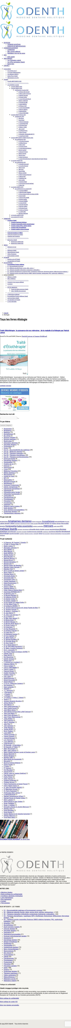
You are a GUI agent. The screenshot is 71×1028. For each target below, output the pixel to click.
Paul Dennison (8, 775)
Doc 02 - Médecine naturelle (13, 452)
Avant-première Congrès (13, 255)
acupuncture (4, 521)
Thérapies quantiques (11, 973)
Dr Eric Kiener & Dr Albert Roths (14, 602)
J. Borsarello (8, 692)
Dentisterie (7, 932)
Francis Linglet (8, 669)
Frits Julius (7, 676)
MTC (5, 478)
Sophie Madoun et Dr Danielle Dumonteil (17, 814)
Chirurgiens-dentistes (11, 443)
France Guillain (8, 666)
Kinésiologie (8, 467)
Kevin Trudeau (8, 731)
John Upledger (8, 726)
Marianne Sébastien (23, 213)
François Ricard (9, 671)
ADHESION (7, 43)
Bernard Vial (7, 564)
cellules (12, 523)
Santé (5, 968)
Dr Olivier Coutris (9, 625)
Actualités (7, 923)
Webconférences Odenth (13, 252)
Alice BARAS (8, 549)
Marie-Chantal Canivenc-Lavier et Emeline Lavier (19, 752)
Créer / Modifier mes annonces (18, 291)
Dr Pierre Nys (8, 632)
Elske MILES (8, 655)
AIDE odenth (11, 57)
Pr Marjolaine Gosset (10, 789)
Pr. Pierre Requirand (10, 791)
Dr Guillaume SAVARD (11, 606)
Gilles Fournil (21, 167)
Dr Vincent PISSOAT (23, 204)
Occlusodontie (8, 955)
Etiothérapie (7, 943)
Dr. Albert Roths (9, 638)
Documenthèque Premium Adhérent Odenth (17, 296)
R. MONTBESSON (9, 794)
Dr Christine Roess (22, 208)
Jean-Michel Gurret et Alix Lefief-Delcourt (17, 712)
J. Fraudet (7, 694)
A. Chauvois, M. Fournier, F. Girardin (15, 542)
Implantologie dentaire (11, 947)
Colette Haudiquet (9, 581)
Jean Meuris (8, 705)
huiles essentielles (25, 526)
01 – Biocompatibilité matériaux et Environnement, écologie (23, 910)
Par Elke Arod (8, 770)
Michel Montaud (9, 756)
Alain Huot (20, 169)
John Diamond (8, 720)
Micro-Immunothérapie (11, 949)
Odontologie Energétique (12, 489)
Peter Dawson (8, 779)
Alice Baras (21, 118)
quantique (22, 533)
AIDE (5, 55)
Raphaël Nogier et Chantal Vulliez (14, 798)
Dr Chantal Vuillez (9, 599)
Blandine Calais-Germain (11, 567)
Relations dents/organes (12, 506)
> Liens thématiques (6, 898)
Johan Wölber (8, 719)
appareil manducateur (37, 521)
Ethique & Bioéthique (10, 942)
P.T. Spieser (7, 768)
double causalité (34, 523)
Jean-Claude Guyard (10, 708)
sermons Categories (6, 425)
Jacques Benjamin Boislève (13, 701)
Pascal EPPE (8, 771)
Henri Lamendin (9, 687)
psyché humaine (14, 533)
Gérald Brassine (9, 678)
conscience (17, 523)
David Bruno (7, 585)
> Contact (3, 901)
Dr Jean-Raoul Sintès (23, 136)
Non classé (7, 953)
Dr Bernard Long (9, 594)
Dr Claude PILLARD (22, 102)
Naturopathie (8, 480)
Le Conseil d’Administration (13, 72)
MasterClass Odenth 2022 (17, 243)
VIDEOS (6, 245)
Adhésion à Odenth (11, 277)
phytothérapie (12, 531)
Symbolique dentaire (10, 511)
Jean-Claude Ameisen (11, 706)
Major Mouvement (9, 749)
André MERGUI (9, 553)
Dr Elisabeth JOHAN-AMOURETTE (26, 134)
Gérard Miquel (8, 682)
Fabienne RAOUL (9, 664)
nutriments (20, 529)
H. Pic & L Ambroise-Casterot (13, 683)
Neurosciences (8, 951)
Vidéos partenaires (10, 975)
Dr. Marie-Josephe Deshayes (13, 648)
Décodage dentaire (10, 444)
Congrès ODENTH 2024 (16, 88)
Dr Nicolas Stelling (22, 206)
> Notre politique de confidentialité (11, 894)
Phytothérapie (8, 499)
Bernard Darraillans (10, 562)
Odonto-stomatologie (11, 487)
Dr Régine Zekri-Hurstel (23, 92)
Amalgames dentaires (20, 521)
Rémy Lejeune (8, 800)
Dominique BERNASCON (12, 592)
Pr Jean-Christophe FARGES (13, 787)
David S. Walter (8, 586)
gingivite (2, 526)
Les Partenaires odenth (14, 60)
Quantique (7, 504)
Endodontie (7, 938)
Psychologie (8, 503)
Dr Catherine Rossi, (23, 130)
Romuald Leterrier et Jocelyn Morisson (16, 807)
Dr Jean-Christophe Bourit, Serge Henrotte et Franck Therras (32, 159)
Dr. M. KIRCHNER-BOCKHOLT (13, 646)
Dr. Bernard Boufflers (10, 639)
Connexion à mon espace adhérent (15, 282)
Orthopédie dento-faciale (12, 492)
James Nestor (8, 703)
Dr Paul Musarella (9, 629)
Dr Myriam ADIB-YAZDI (11, 623)
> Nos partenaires (5, 899)
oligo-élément (26, 529)
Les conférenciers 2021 (20, 162)
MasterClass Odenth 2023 (17, 241)
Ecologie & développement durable (15, 936)
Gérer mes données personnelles (9, 1005)
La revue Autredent (11, 301)
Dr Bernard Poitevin (23, 151)
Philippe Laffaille (22, 173)
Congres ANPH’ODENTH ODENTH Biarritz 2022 (22, 137)
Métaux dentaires (9, 473)
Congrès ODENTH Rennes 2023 (18, 114)
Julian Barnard (8, 727)
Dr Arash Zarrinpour (23, 157)
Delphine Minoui (9, 588)
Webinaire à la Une (11, 247)
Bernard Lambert (22, 150)
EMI (51, 523)
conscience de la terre (25, 523)
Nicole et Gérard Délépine (12, 763)
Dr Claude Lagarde (10, 601)
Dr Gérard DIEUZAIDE (23, 113)
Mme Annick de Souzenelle (12, 759)
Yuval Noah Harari (9, 817)
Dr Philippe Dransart (10, 631)
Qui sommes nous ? (12, 70)
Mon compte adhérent (13, 51)
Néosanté (7, 761)
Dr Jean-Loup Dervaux (11, 615)
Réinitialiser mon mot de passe (16, 53)
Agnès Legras (8, 546)
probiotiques (45, 531)
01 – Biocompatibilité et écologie (15, 266)
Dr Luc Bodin (8, 616)
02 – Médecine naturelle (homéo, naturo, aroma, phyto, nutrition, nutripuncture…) (29, 912)
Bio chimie (7, 436)
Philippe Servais (9, 782)
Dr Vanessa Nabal (22, 181)
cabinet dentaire (5, 523)
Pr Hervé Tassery (22, 132)
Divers (6, 448)
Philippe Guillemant (10, 780)
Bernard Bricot (8, 560)
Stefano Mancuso (9, 816)
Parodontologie (9, 497)
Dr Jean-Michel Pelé (23, 123)
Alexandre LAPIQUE (10, 548)
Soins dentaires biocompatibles (14, 510)
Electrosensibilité (9, 459)
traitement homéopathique (56, 533)
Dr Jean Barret (8, 613)
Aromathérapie (8, 434)
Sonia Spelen (21, 180)
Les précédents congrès (13, 85)
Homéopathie (8, 462)
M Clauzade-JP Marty (11, 747)
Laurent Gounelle (9, 734)
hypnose (6, 466)
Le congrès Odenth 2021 (17, 160)
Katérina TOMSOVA (23, 100)
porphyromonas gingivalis (35, 531)
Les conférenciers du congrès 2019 (23, 188)
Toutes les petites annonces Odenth (19, 289)
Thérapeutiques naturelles (12, 513)
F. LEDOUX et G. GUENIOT (12, 662)
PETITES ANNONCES (12, 287)
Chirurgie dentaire (9, 929)
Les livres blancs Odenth (13, 298)
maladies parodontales (38, 526)
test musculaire (46, 533)
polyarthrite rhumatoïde (21, 531)
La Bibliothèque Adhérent (13, 294)
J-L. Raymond (8, 690)
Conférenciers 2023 (19, 116)
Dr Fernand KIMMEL (23, 201)
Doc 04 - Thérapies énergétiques (14, 455)
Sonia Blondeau (9, 810)
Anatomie (7, 432)
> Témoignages (5, 903)
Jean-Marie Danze (10, 710)
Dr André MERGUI (22, 104)
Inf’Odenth (6, 257)
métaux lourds (8, 529)
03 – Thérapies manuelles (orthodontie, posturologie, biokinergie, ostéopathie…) (29, 914)
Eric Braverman (8, 657)
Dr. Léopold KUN (22, 203)
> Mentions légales (6, 892)
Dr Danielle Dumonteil (23, 164)
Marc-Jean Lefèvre (10, 750)
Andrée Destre (8, 555)
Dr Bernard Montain (10, 595)
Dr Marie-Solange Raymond (24, 174)
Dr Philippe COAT (22, 106)
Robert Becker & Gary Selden (13, 801)
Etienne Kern (8, 660)
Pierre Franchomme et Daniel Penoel (15, 784)
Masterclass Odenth (12, 240)
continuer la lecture (5, 386)
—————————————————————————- (17, 83)
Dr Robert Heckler (22, 199)
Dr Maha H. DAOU (22, 127)
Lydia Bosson (8, 743)
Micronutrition (8, 474)
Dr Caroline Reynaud (23, 166)
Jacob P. (6, 699)
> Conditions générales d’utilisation (11, 896)
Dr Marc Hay (21, 185)
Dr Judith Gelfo (22, 211)
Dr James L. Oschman (11, 611)
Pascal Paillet (21, 171)
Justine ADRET (8, 729)
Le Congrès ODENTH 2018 (17, 215)
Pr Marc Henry (21, 144)
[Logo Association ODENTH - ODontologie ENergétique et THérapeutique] (32, 19)
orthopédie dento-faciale (36, 529)
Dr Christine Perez (22, 125)
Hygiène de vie (8, 464)
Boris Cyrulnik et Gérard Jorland (14, 571)
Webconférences (9, 977)
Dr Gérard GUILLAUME (23, 197)
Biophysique (8, 441)
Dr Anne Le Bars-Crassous (24, 93)
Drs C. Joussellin (9, 650)
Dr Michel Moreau (9, 622)
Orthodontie (7, 490)
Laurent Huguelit (9, 736)
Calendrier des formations (13, 236)
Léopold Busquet (9, 738)
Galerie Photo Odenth (12, 76)
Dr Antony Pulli (21, 176)
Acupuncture (8, 429)
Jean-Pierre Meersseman (12, 717)
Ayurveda (67, 521)
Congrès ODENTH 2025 (16, 86)
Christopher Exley (9, 579)
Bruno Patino (8, 572)
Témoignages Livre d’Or (13, 77)
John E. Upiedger (9, 722)
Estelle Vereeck (9, 659)
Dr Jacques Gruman (10, 609)
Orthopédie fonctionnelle (12, 494)
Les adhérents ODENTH (12, 74)
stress (40, 533)
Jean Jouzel (21, 129)
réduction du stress (28, 533)
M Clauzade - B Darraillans (12, 745)
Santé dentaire (8, 508)
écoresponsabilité (66, 533)
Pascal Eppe (21, 120)
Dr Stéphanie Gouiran (10, 634)
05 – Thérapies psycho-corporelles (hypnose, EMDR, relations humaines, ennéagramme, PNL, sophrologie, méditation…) (35, 273)
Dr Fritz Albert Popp (10, 604)
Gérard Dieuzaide (9, 680)
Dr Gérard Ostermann (23, 122)
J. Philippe (7, 696)
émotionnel (2, 535)
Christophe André (9, 576)
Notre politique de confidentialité (9, 998)
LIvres (6, 469)
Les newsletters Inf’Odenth (13, 261)
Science (6, 969)
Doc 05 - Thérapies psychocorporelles (16, 457)
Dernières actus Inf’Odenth (13, 259)
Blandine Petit (8, 569)
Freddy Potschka (9, 673)
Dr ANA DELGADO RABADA (24, 192)
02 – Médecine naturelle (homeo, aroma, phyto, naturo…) (20, 268)
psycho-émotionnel (63, 531)
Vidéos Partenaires (11, 254)
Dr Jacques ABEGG (23, 190)
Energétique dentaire (10, 460)
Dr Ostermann (8, 627)
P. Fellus (6, 766)
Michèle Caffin (8, 757)
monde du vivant (9, 476)
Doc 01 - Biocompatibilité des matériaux (17, 450)
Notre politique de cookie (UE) (9, 1002)
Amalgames (7, 430)
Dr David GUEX (21, 196)
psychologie (4, 533)
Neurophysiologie (9, 481)
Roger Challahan (9, 803)
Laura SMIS (7, 733)
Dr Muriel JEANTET (23, 109)
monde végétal (56, 526)
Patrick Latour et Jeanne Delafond (34, 336)
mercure (48, 525)
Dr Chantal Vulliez (22, 97)
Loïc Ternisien (8, 740)
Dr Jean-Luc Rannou (23, 210)
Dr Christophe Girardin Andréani (26, 183)
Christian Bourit (8, 574)
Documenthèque (8, 262)
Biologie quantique (10, 439)
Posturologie (8, 962)
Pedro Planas (8, 777)
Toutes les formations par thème (15, 234)
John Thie (7, 724)
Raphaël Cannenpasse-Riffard (13, 796)
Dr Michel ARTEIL (22, 111)
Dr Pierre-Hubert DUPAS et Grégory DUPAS (28, 194)
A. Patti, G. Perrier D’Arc (11, 544)
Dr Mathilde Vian (22, 178)
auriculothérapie (60, 521)
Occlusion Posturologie (11, 485)
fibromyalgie (65, 523)
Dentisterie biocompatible (12, 934)
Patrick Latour (21, 155)
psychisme (52, 531)
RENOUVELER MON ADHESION (16, 46)
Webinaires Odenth (11, 250)
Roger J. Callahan (9, 805)
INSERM (6, 689)
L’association (7, 69)
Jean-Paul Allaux (9, 713)
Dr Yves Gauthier (9, 636)
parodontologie (54, 529)
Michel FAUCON (9, 754)
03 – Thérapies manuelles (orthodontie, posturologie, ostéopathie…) (23, 270)
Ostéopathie (8, 496)
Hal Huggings (8, 685)
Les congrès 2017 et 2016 (17, 217)
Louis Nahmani (8, 742)
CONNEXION (11, 50)
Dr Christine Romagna (23, 141)
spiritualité (35, 533)
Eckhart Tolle (8, 653)
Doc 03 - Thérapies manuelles (13, 453)
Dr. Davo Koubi (8, 643)
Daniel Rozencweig (10, 583)
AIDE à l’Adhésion (11, 278)
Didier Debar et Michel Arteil (13, 590)
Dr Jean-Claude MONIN (23, 107)
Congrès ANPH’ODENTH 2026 (14, 81)
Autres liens (10, 64)
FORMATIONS (7, 218)
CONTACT (7, 65)
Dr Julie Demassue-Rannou (24, 148)
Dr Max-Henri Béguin (10, 618)
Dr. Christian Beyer (10, 641)
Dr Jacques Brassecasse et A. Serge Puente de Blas (21, 608)
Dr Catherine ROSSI (10, 597)
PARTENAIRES (8, 58)
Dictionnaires (8, 446)
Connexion (9, 284)
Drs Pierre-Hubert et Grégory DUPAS (15, 652)
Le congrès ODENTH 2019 (17, 187)
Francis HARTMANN (10, 668)
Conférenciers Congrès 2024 (21, 90)
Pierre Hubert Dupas (10, 786)
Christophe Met (9, 578)
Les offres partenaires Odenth (16, 62)
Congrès (6, 79)
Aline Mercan (8, 551)
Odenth (6, 956)
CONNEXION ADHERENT (11, 48)
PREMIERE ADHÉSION (13, 44)
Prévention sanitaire (10, 966)
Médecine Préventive (11, 471)
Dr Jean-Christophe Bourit (24, 99)
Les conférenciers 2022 (20, 139)
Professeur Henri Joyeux (12, 793)
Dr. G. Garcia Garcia (10, 645)
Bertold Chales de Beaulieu (12, 565)
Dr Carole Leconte (22, 146)
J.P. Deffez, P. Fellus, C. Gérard (13, 697)
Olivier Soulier (8, 764)
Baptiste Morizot (9, 558)
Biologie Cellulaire (9, 437)
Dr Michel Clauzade (23, 95)
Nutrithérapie (8, 483)
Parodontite (46, 529)
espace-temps (56, 523)
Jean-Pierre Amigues (10, 715)
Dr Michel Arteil (9, 620)
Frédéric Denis (8, 675)
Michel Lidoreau (22, 153)
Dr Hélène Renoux (22, 143)
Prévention (7, 501)
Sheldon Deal (8, 808)
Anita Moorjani (8, 556)
